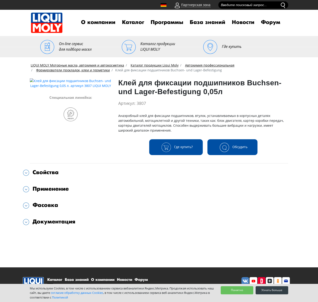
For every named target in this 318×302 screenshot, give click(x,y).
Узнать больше (271, 290)
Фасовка (45, 205)
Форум (270, 22)
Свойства (46, 172)
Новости (243, 22)
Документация (54, 222)
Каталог (133, 22)
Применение (51, 189)
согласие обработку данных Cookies (77, 293)
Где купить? (183, 147)
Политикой (60, 297)
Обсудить (239, 147)
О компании (98, 22)
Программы (167, 22)
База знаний (207, 22)
